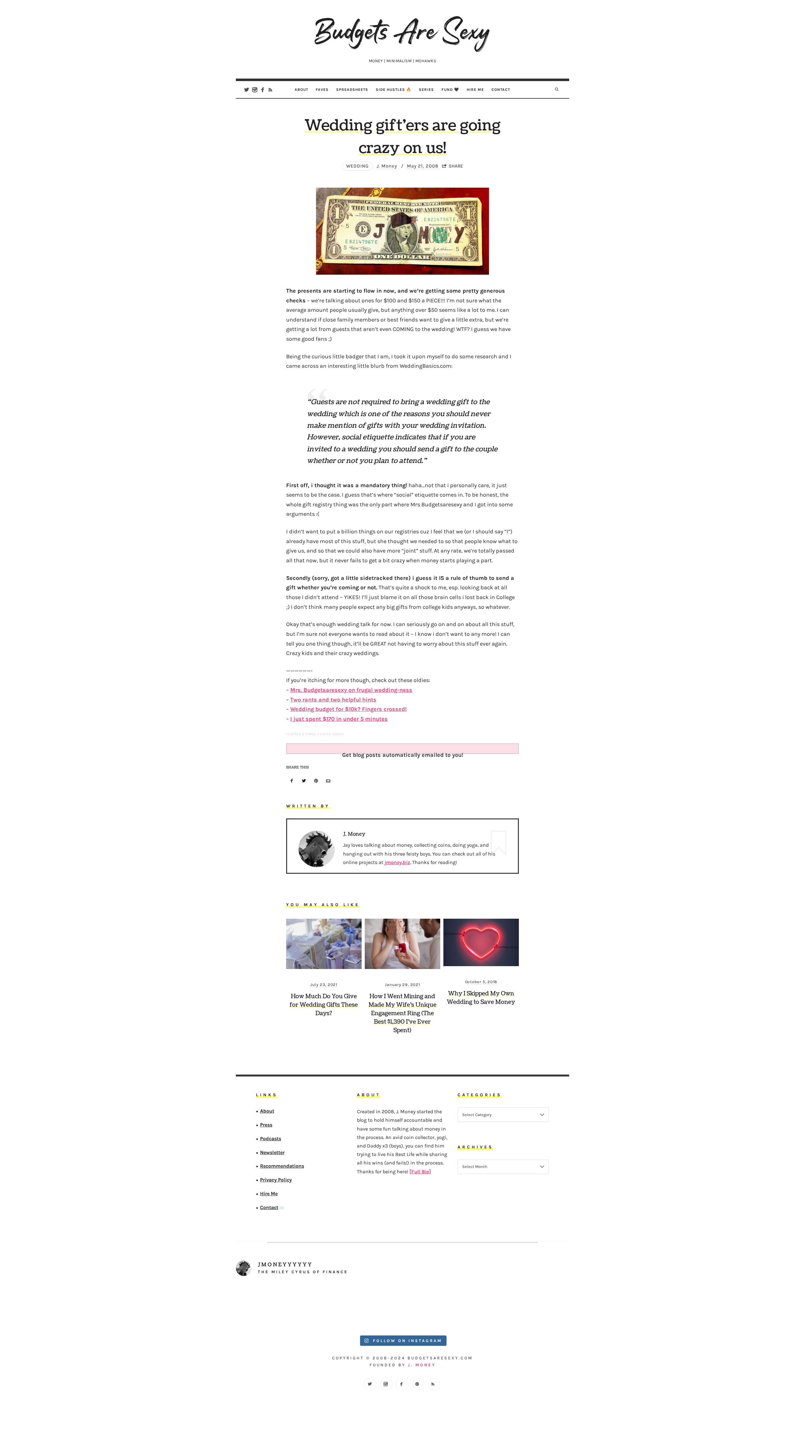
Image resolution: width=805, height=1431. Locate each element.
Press (266, 1125)
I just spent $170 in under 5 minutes (339, 718)
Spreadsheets (352, 89)
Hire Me (475, 89)
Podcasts (270, 1139)
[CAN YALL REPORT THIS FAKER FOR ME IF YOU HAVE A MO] (527, 1307)
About (301, 89)
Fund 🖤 (450, 89)
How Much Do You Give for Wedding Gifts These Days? (324, 1005)
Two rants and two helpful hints (333, 699)
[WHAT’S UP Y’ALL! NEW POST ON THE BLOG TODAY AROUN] (444, 1307)
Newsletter (272, 1152)
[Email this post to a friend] (328, 781)
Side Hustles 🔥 (393, 89)
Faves (322, 89)
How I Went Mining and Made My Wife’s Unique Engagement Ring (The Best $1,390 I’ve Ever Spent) (402, 1013)
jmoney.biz (397, 862)
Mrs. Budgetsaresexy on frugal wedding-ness (351, 689)
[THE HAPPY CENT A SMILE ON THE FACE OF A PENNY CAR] (360, 1307)
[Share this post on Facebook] (291, 781)
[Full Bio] (420, 1172)
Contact (500, 89)
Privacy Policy (276, 1180)
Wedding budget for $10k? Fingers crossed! (348, 709)
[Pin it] (316, 781)
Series (426, 89)
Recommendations (282, 1166)
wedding (357, 166)
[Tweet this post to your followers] (304, 781)
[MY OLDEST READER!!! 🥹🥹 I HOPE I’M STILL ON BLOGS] (277, 1307)
